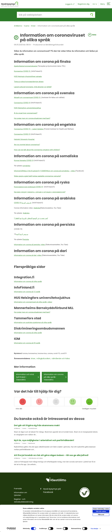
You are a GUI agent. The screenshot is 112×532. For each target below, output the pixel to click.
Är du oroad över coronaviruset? (25, 113)
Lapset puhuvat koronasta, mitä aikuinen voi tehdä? (33, 87)
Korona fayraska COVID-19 (24, 160)
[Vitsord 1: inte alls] (22, 401)
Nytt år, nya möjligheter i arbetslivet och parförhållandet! (44, 440)
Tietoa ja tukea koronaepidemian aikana (28, 82)
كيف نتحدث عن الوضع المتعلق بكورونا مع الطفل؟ (31, 218)
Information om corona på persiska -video (29, 245)
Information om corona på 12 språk (27, 292)
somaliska (26, 166)
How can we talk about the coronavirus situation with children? (37, 150)
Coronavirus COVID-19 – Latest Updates (29, 129)
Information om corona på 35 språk (27, 343)
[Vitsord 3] (56, 401)
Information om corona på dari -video (28, 255)
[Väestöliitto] (56, 480)
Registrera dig (83, 4)
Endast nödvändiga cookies (101, 509)
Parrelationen (32, 428)
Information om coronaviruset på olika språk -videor (33, 302)
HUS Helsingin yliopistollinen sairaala (28, 76)
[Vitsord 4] (72, 401)
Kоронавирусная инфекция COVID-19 (28, 187)
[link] (56, 430)
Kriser (33, 26)
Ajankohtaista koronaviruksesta (25, 66)
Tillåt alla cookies (101, 511)
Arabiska (37, 208)
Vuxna (27, 26)
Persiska (25, 239)
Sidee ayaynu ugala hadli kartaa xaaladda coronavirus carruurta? (37, 176)
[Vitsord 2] (39, 401)
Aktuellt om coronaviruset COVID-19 (27, 97)
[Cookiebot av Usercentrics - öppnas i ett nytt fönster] (11, 528)
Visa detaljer (94, 528)
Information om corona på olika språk (28, 281)
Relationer (31, 443)
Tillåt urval (101, 514)
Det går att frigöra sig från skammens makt (37, 425)
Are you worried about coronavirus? (27, 145)
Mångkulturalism (43, 358)
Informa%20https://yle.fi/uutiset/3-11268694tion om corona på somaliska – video (44, 171)
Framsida (18, 488)
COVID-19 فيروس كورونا (23, 203)
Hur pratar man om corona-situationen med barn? (32, 118)
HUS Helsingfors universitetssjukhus (27, 108)
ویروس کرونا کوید (22, 234)
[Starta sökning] (91, 15)
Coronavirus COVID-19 (22, 103)
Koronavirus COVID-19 (22, 71)
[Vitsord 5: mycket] (89, 401)
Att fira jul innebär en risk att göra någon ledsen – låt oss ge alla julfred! (51, 455)
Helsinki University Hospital (24, 139)
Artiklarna (18, 26)
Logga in (68, 4)
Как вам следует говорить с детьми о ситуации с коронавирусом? (39, 192)
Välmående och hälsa (61, 358)
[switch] (50, 528)
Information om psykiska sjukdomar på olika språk (33, 322)
